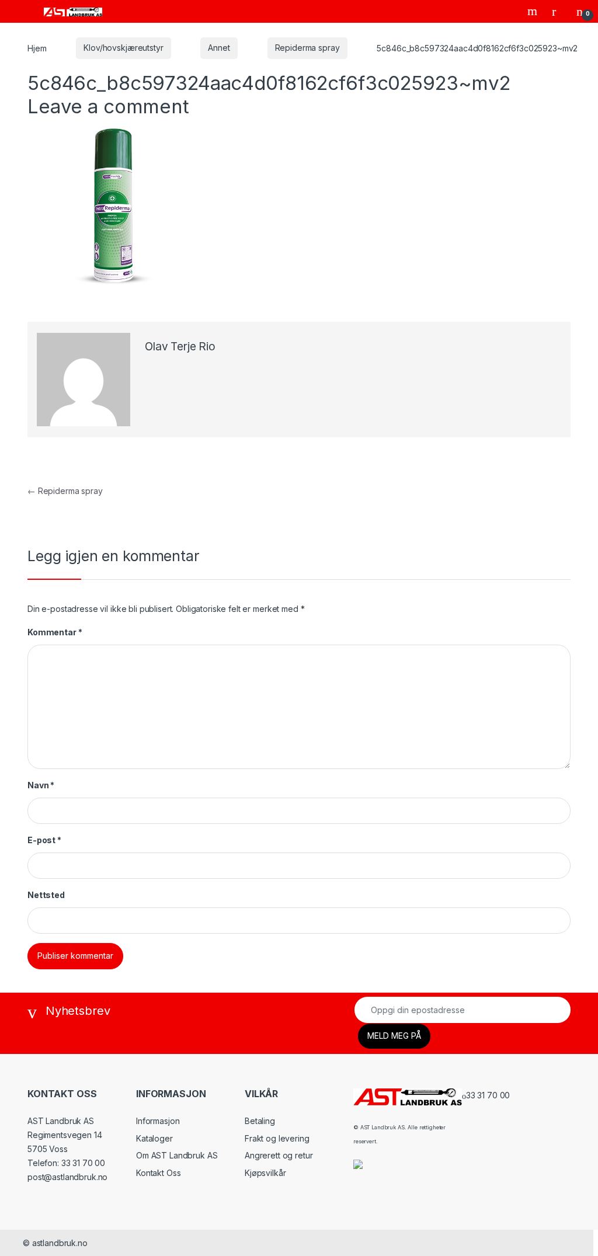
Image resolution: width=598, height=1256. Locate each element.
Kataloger (154, 1138)
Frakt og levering (277, 1138)
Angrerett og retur (278, 1155)
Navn (40, 785)
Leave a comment (108, 106)
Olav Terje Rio (180, 346)
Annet (219, 48)
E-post (44, 840)
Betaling (260, 1121)
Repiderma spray (307, 48)
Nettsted (46, 895)
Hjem (36, 48)
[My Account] (558, 11)
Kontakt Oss (158, 1173)
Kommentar (54, 632)
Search (533, 11)
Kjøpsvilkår (265, 1173)
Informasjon (157, 1121)
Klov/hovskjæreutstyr (123, 48)
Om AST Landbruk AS (176, 1155)
